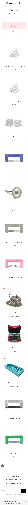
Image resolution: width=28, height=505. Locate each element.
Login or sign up (11, 24)
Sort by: (14, 31)
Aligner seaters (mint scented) (14, 101)
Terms (21, 503)
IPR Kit (14, 348)
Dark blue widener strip (14, 172)
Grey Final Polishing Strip (14, 242)
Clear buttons (14, 136)
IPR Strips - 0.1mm (14, 418)
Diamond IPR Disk (14, 207)
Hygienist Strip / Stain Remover (14, 277)
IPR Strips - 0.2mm (14, 453)
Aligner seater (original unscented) (14, 66)
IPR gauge (14, 312)
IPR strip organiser (14, 383)
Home (11, 13)
